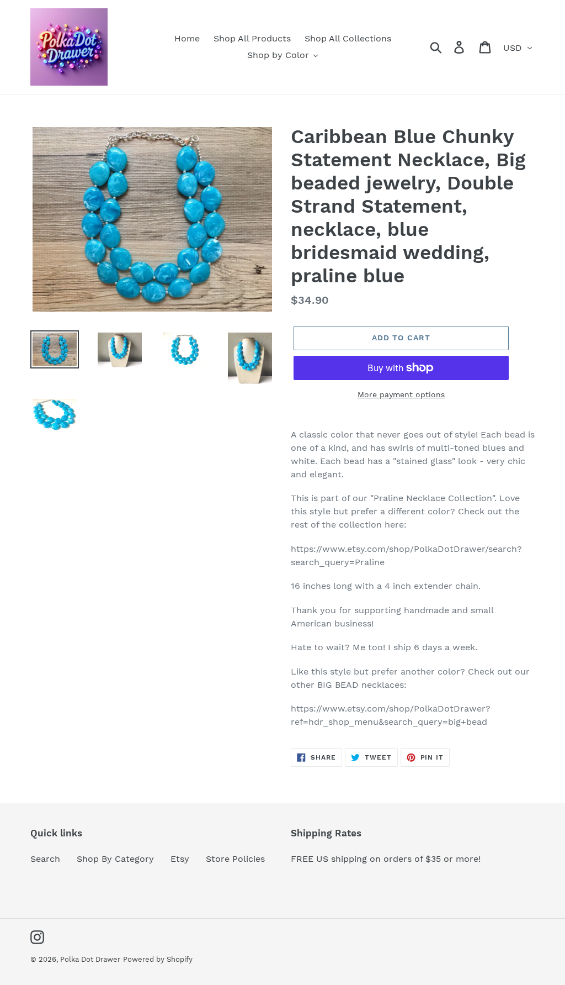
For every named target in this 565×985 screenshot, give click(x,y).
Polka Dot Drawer (90, 959)
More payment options (401, 394)
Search (45, 859)
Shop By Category (115, 859)
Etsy (179, 859)
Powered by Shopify (158, 959)
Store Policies (235, 859)
